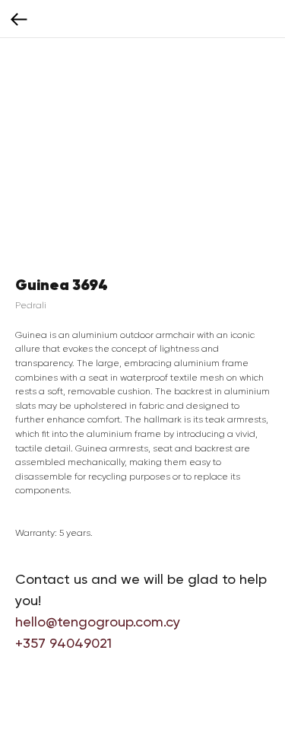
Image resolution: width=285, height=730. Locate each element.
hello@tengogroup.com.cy (97, 622)
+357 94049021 (63, 643)
